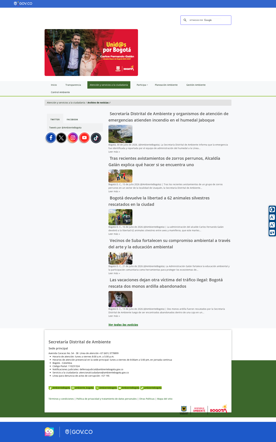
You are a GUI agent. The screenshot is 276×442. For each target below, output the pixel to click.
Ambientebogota (108, 387)
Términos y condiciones (61, 398)
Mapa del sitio (164, 398)
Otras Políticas (147, 398)
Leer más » (114, 151)
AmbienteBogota (61, 387)
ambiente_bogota (84, 387)
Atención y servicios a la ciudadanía (66, 102)
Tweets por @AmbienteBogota (65, 127)
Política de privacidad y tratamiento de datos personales (106, 398)
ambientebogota (153, 387)
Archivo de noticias (98, 102)
